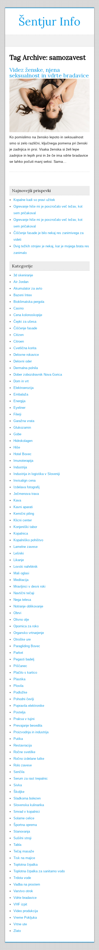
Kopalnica (20, 533)
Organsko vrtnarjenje (28, 633)
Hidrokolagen (22, 441)
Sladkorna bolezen (27, 798)
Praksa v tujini (24, 719)
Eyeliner (19, 408)
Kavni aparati (23, 507)
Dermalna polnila (25, 368)
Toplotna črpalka (25, 864)
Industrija (20, 467)
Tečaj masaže (23, 851)
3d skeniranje (23, 275)
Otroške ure (22, 639)
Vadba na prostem (26, 884)
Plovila (18, 686)
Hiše (16, 447)
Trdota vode (22, 878)
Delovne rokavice (26, 355)
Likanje (18, 560)
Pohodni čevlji (23, 699)
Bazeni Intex (22, 295)
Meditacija (20, 580)
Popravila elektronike (28, 706)
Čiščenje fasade (25, 328)
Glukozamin (22, 427)
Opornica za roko (26, 626)
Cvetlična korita (24, 348)
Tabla (17, 845)
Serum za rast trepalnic (30, 778)
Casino (18, 308)
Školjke (18, 792)
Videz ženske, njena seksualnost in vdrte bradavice (49, 72)
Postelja (19, 712)
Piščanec (20, 666)
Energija (19, 401)
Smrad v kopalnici (26, 811)
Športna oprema (25, 825)
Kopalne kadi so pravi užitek (34, 200)
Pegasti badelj (23, 659)
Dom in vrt (21, 381)
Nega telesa (22, 600)
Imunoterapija (23, 461)
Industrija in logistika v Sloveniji (36, 474)
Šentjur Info (49, 21)
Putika (18, 739)
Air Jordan (20, 282)
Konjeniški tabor (25, 527)
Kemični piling (23, 513)
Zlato (17, 931)
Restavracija (22, 745)
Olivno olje (21, 619)
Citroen (18, 341)
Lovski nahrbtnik (25, 566)
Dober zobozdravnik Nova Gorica (37, 374)
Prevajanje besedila (27, 725)
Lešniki (18, 553)
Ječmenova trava (26, 494)
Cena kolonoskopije (27, 315)
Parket (18, 653)
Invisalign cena (24, 480)
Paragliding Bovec (26, 646)
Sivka (17, 785)
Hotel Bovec (22, 454)
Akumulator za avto (27, 288)
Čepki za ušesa (24, 321)
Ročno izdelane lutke (28, 759)
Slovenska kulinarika (28, 805)
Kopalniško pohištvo (28, 540)
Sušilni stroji (22, 838)
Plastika (19, 679)
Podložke (20, 692)
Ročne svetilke (24, 752)
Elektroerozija (23, 388)
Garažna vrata (23, 421)
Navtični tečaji (23, 593)
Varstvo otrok (23, 891)
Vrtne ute (20, 924)
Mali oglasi (21, 573)
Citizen (18, 335)
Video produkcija (25, 911)
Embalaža (20, 394)
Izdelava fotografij (26, 487)
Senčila (18, 772)
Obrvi (17, 613)
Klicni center (22, 520)
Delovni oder (22, 361)
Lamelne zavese (25, 547)
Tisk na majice (24, 858)
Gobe (17, 434)
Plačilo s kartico (25, 672)
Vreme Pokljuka (25, 917)
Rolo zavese (22, 765)
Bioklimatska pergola (28, 302)
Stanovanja (21, 831)
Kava (17, 500)
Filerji (17, 414)
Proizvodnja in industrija (30, 732)
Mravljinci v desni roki (29, 586)
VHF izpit (20, 904)
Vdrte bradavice (25, 898)
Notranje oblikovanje (28, 606)
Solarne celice (23, 818)
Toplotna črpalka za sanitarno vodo (39, 871)
